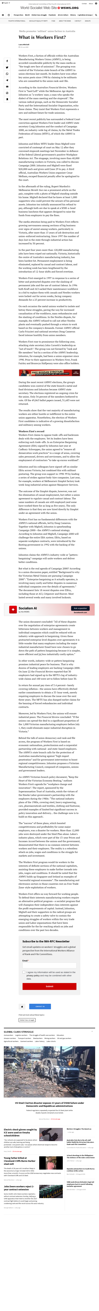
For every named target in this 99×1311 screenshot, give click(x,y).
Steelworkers (37, 1038)
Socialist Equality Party (38, 21)
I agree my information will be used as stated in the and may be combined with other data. (51, 975)
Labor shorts (51, 1041)
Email (25, 961)
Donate (88, 21)
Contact (84, 3)
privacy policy (33, 975)
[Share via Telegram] (7, 80)
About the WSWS (65, 21)
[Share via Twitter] (7, 67)
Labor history (40, 1041)
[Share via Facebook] (7, 61)
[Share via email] (7, 86)
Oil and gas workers (64, 1038)
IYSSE (53, 21)
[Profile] (96, 4)
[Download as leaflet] (7, 93)
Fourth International (16, 21)
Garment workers (26, 1041)
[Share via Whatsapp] (7, 74)
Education (60, 1035)
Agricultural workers (11, 1041)
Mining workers (49, 1038)
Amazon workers (10, 1038)
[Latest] (9, 16)
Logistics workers (21, 1035)
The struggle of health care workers (42, 1035)
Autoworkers (8, 1035)
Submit (49, 986)
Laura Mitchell (24, 44)
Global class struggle (27, 1020)
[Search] (96, 16)
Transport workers (24, 1038)
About (91, 3)
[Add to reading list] (7, 99)
